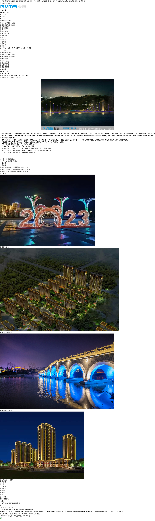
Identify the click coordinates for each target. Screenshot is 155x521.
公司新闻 (3, 42)
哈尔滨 (31, 514)
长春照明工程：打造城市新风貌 (14, 171)
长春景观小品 (4, 31)
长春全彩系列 (4, 29)
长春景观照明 (4, 27)
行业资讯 (3, 39)
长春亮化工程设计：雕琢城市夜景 (15, 169)
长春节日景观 (4, 35)
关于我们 (3, 484)
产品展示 (3, 486)
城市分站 (3, 497)
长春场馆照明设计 (12, 161)
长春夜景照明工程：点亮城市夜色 (15, 167)
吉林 (18, 514)
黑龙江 (26, 514)
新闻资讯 (3, 488)
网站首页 (3, 482)
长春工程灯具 (4, 33)
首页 (8, 48)
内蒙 (35, 514)
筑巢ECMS (12, 516)
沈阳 (11, 514)
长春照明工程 (31, 1)
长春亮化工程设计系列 (7, 23)
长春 (21, 514)
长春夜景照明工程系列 (7, 25)
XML (1, 495)
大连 (15, 514)
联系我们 (3, 490)
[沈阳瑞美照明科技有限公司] (13, 6)
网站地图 (3, 492)
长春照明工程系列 (6, 21)
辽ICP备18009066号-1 (23, 516)
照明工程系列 (16, 48)
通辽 (38, 514)
